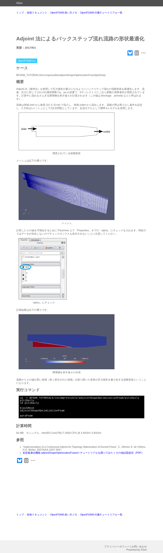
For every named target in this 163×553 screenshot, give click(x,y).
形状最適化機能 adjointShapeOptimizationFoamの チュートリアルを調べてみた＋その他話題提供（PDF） (83, 452)
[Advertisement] (81, 25)
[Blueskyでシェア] (130, 55)
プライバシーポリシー (117, 546)
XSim (19, 3)
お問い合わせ (139, 546)
